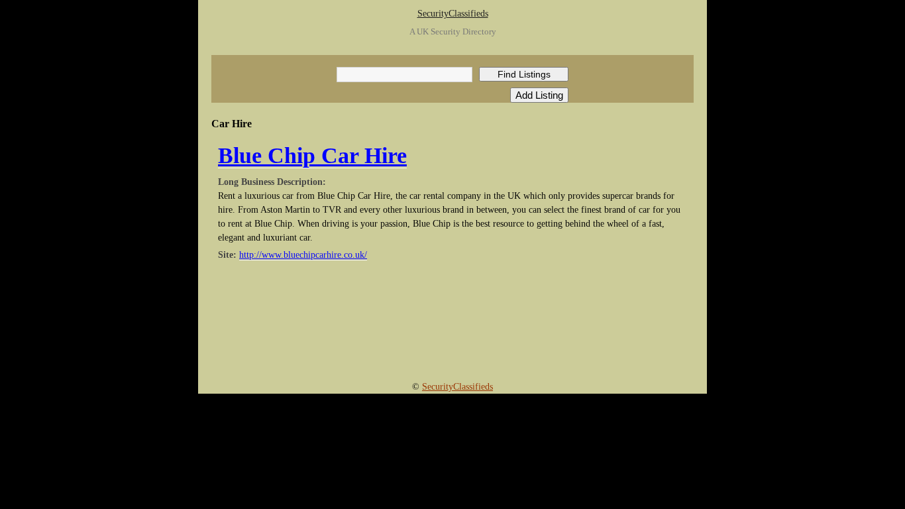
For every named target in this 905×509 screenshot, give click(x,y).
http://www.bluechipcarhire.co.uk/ (303, 255)
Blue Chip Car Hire (312, 155)
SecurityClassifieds (452, 14)
